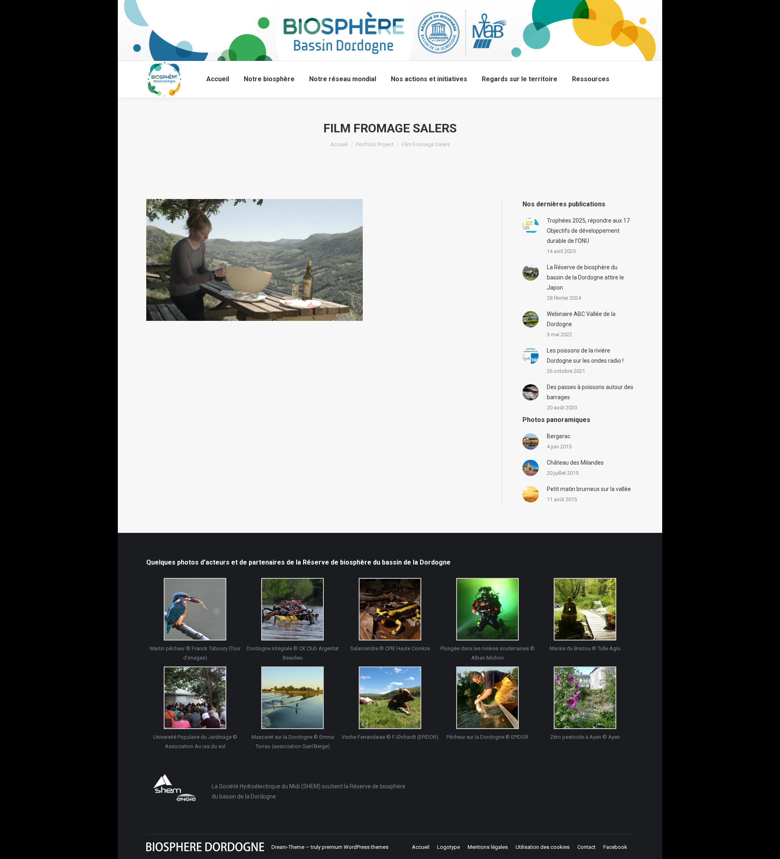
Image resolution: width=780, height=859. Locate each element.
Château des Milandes (575, 462)
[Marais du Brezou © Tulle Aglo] (585, 609)
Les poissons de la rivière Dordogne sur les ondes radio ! (585, 355)
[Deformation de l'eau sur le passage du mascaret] (292, 697)
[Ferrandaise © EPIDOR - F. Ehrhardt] (390, 697)
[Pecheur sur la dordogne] (487, 697)
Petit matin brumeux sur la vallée (589, 489)
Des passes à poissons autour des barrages (590, 392)
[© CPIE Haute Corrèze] (390, 609)
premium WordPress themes (355, 847)
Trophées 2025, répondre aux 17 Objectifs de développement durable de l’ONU (588, 230)
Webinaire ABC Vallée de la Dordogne (581, 319)
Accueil (339, 144)
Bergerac (558, 436)
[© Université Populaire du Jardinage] (195, 697)
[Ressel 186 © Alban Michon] (487, 609)
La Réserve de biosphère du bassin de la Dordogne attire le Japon (585, 277)
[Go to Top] (767, 846)
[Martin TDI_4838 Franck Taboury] (195, 609)
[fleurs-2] (585, 697)
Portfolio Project (375, 144)
